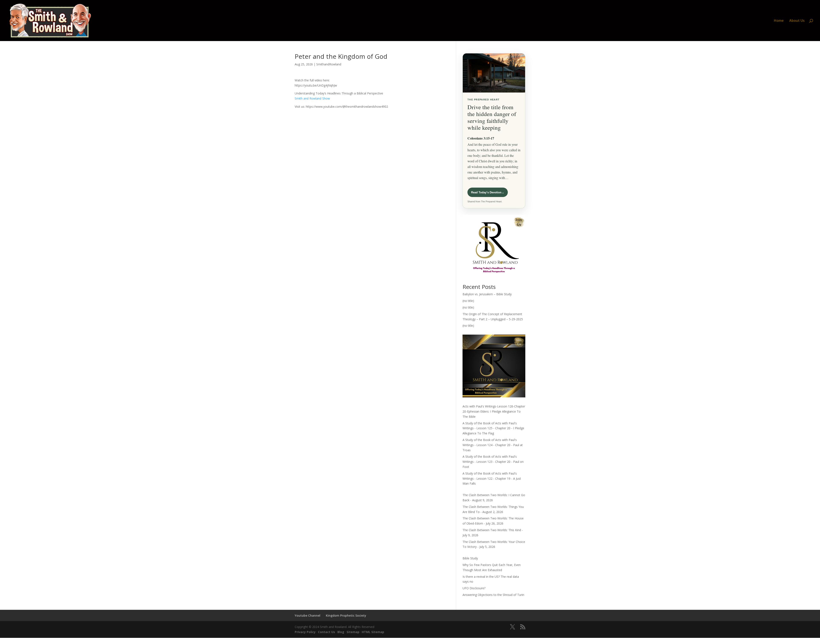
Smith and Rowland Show (312, 98)
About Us (797, 21)
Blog (340, 632)
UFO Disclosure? (474, 588)
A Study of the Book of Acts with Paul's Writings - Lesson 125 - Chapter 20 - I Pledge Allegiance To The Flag (493, 428)
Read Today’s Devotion (487, 192)
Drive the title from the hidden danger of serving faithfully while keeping (491, 117)
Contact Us (326, 632)
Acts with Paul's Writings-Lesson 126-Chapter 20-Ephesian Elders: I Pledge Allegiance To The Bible (494, 411)
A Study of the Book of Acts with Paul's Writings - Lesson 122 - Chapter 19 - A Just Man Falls (492, 478)
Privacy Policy (305, 632)
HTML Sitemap (373, 632)
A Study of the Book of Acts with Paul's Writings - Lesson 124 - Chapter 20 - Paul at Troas (493, 445)
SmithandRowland (328, 64)
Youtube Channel (307, 615)
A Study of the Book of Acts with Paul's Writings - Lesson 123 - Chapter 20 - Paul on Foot (493, 461)
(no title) (468, 301)
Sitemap (353, 632)
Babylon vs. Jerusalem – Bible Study (487, 294)
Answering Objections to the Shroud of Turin (493, 595)
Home (779, 21)
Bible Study (470, 558)
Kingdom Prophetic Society (346, 615)
